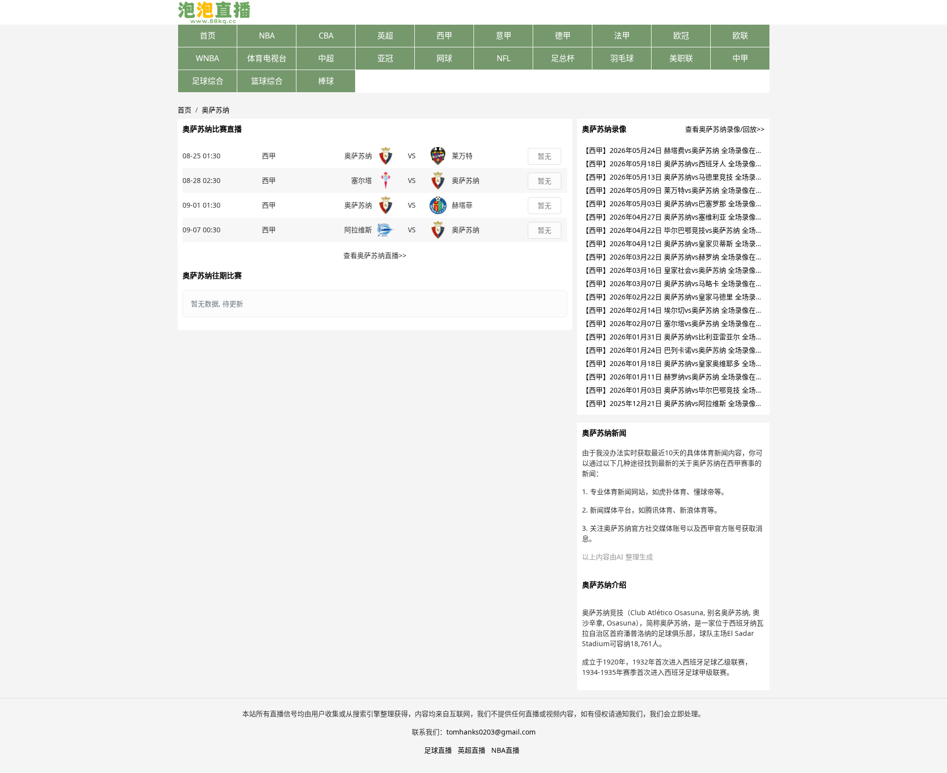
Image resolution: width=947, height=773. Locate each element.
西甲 (444, 35)
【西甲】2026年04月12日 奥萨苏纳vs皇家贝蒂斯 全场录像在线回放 (686, 243)
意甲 (503, 35)
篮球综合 (267, 80)
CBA (326, 35)
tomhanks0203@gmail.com (491, 731)
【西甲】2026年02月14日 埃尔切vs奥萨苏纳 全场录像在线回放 (679, 310)
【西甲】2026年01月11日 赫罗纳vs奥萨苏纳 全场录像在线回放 (679, 376)
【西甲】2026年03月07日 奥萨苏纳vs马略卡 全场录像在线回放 (679, 283)
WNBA (207, 58)
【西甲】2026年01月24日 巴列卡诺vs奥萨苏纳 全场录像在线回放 (682, 350)
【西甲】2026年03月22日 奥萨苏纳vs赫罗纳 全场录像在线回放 (679, 256)
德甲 (563, 35)
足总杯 (563, 58)
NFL (503, 58)
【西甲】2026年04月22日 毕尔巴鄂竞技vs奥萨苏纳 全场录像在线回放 (689, 230)
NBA (267, 35)
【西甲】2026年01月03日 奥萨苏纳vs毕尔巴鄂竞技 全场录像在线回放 (689, 390)
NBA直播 (505, 750)
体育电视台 (267, 58)
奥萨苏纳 (215, 109)
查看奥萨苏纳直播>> (374, 255)
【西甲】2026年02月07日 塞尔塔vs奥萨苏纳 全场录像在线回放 (679, 323)
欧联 (740, 35)
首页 (208, 35)
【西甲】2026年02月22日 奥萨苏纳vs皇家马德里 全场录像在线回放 (686, 296)
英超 (385, 35)
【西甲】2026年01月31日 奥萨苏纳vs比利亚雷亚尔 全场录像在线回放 (689, 336)
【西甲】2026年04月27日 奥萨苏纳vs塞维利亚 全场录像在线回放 (682, 216)
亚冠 (385, 58)
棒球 (326, 80)
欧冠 (681, 35)
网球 (444, 58)
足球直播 (438, 750)
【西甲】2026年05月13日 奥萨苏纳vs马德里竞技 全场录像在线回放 (686, 177)
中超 (326, 58)
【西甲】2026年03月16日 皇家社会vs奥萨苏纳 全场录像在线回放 (682, 270)
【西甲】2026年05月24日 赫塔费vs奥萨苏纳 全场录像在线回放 (679, 150)
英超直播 (471, 750)
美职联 (681, 58)
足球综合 (207, 80)
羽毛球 (622, 58)
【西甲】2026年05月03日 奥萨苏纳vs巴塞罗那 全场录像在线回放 (682, 203)
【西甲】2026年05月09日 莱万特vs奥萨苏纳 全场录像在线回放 (679, 190)
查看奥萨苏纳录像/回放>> (725, 129)
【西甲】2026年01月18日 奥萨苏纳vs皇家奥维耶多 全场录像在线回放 (689, 363)
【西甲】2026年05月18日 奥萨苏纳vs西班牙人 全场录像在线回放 (682, 163)
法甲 (622, 35)
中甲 (740, 58)
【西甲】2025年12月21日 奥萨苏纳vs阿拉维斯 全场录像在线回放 (682, 403)
